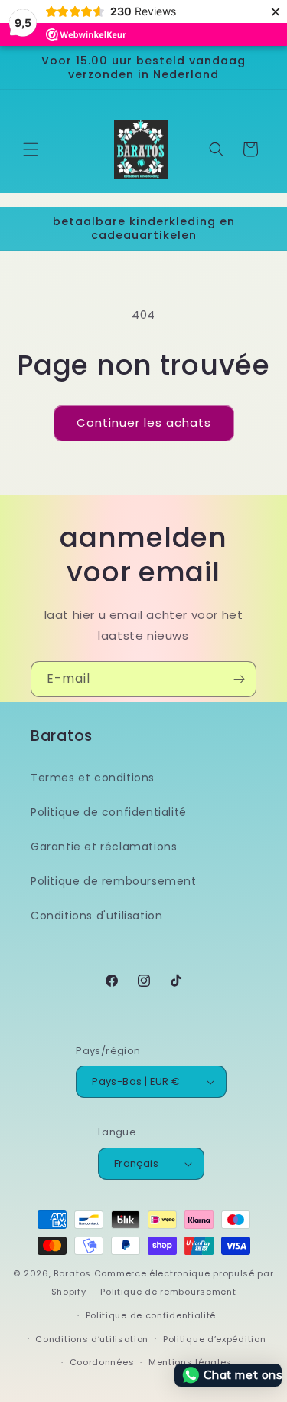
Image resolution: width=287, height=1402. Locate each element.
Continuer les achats (144, 422)
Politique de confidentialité (109, 812)
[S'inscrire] (239, 679)
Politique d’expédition (214, 1339)
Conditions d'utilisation (96, 915)
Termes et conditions (93, 777)
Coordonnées (102, 1362)
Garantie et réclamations (104, 846)
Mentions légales (190, 1362)
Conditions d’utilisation (91, 1339)
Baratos (72, 1273)
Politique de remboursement (114, 881)
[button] (30, 149)
